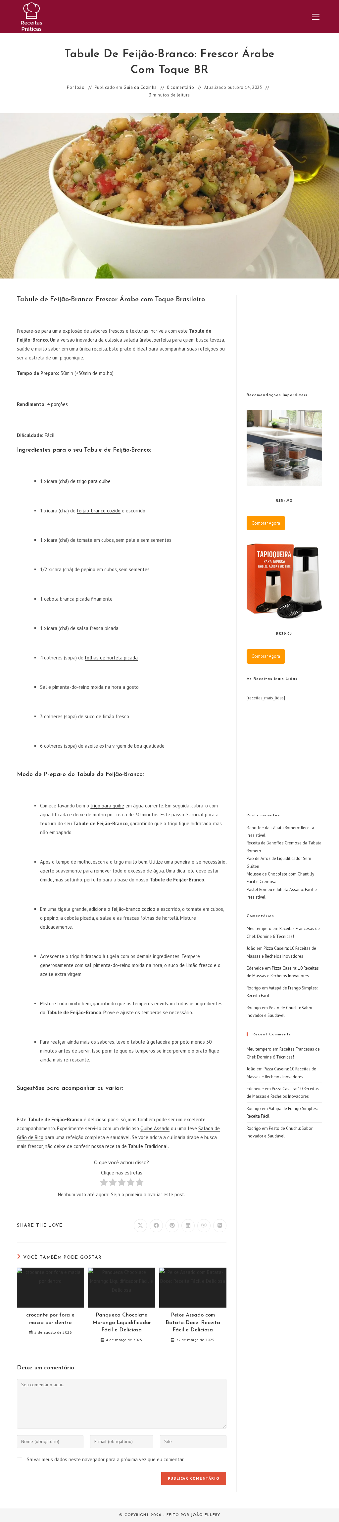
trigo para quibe (94, 481)
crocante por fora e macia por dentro (50, 1319)
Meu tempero (259, 928)
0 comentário (180, 87)
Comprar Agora (266, 523)
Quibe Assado (155, 1128)
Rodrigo (254, 1008)
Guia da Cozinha (140, 87)
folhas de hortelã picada (111, 657)
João (79, 87)
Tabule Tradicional (148, 1146)
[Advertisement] (293, 336)
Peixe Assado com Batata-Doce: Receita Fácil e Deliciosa (193, 1323)
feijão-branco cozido (99, 510)
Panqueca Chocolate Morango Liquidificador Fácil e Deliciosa (121, 1323)
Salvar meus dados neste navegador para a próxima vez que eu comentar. (105, 1459)
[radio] (104, 1183)
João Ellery (205, 1515)
